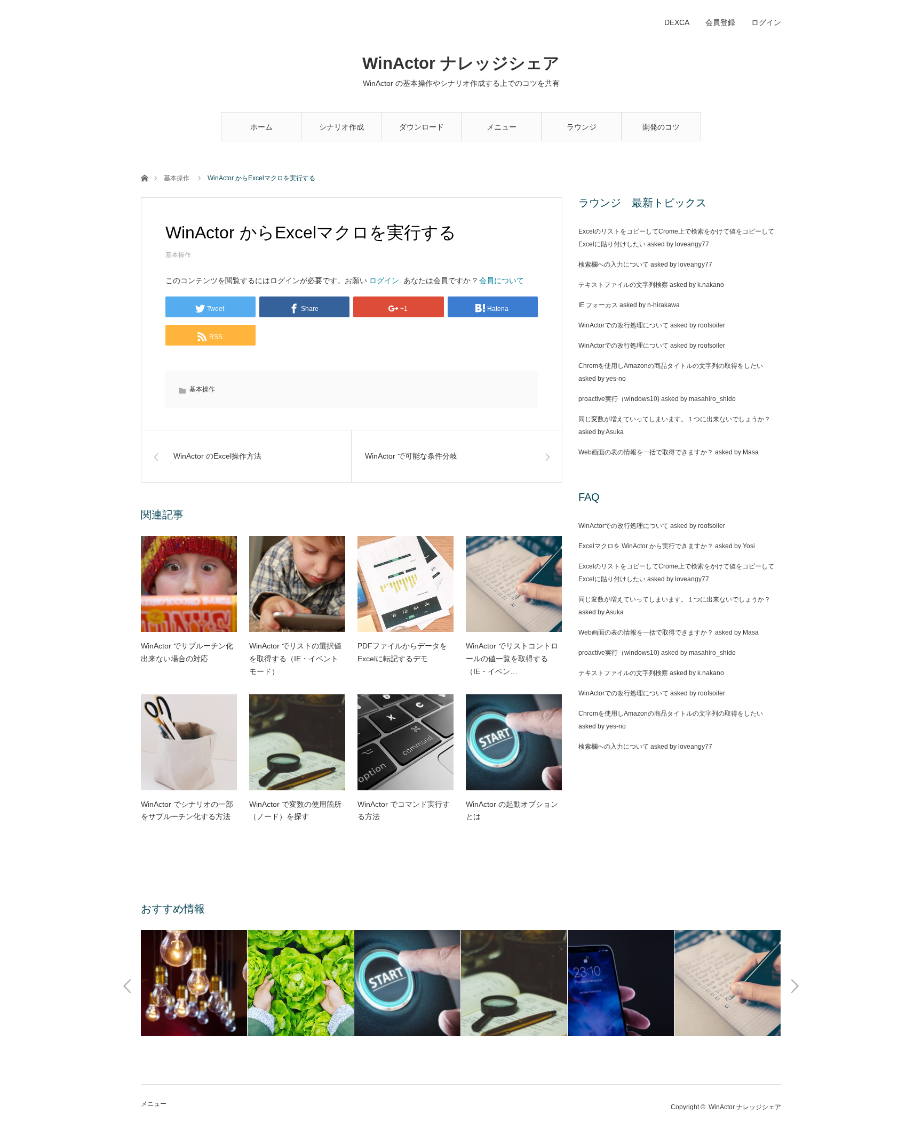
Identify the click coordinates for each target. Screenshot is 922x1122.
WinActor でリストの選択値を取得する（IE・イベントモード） (295, 659)
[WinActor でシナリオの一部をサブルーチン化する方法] (189, 742)
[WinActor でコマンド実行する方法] (405, 742)
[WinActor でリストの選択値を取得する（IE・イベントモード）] (297, 584)
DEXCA (676, 22)
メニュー (501, 127)
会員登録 (720, 22)
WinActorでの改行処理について (623, 325)
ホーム (261, 127)
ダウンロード (421, 127)
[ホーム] (144, 177)
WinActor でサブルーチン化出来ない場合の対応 (187, 652)
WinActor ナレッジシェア (461, 63)
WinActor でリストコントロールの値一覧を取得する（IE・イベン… (512, 659)
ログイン (766, 22)
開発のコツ (661, 127)
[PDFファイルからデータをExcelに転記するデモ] (405, 584)
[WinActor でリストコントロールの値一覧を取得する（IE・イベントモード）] (514, 584)
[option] (194, 983)
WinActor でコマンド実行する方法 (403, 810)
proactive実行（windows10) (618, 399)
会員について (501, 280)
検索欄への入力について (613, 264)
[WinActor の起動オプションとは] (514, 742)
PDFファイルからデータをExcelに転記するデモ (402, 652)
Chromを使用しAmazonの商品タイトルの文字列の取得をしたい (670, 366)
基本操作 (176, 178)
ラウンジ (582, 127)
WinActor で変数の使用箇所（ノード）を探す (295, 810)
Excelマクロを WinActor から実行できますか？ (645, 546)
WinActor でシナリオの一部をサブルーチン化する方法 (187, 810)
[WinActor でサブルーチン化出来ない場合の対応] (189, 584)
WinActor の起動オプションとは (512, 810)
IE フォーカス (598, 305)
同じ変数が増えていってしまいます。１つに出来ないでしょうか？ (674, 419)
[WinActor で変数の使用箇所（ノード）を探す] (297, 742)
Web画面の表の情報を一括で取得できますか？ (645, 452)
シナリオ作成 (341, 127)
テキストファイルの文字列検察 (623, 284)
